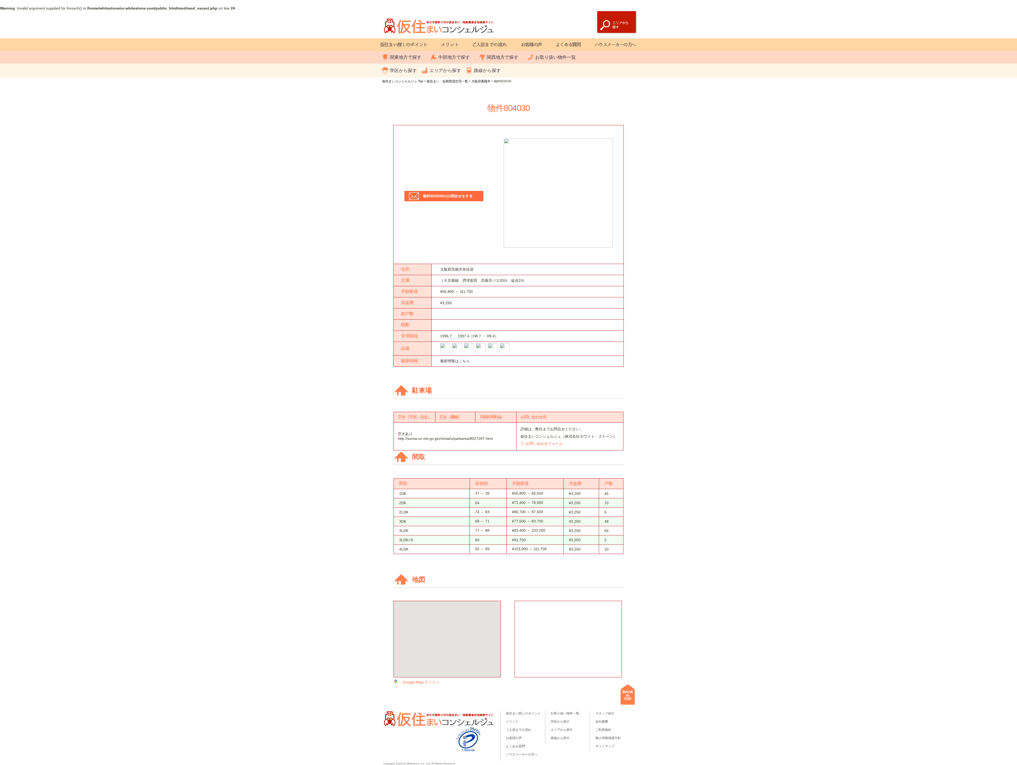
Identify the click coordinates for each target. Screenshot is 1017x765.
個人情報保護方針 (608, 738)
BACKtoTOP (628, 695)
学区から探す (403, 70)
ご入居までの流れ (518, 730)
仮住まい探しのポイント (523, 713)
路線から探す (487, 70)
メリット (512, 721)
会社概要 (601, 721)
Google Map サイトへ (421, 682)
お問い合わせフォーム (544, 443)
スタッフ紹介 (604, 713)
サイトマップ (604, 746)
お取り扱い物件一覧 (555, 57)
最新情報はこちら (455, 361)
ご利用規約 (603, 730)
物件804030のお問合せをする (448, 196)
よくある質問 (515, 746)
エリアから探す (445, 70)
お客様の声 (514, 738)
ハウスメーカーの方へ (522, 754)
